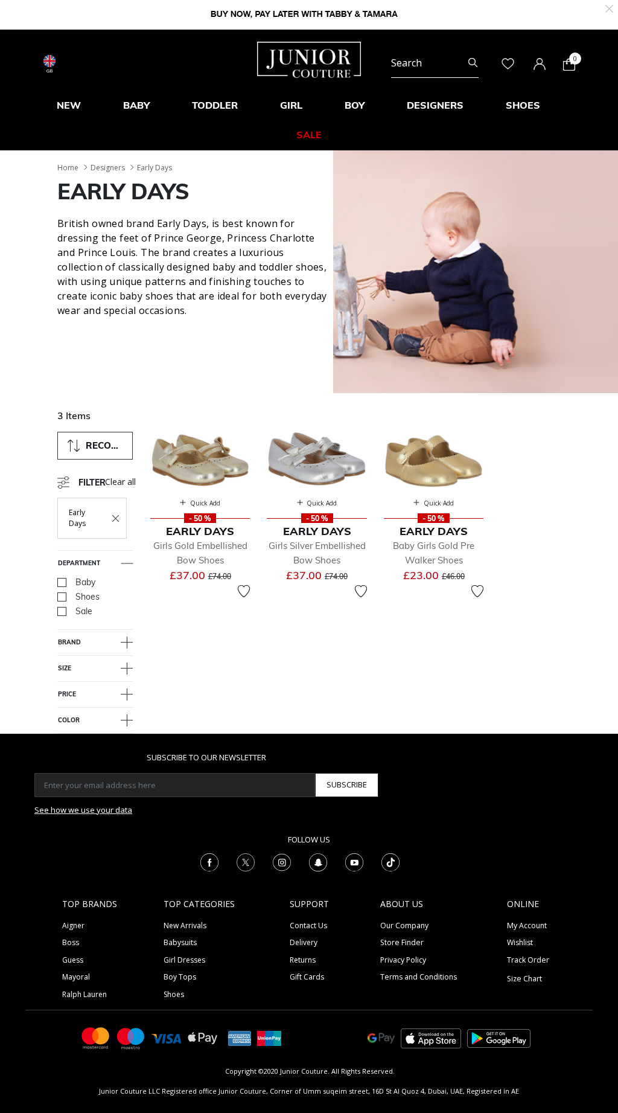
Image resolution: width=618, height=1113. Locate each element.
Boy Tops (180, 977)
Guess (72, 960)
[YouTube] (354, 861)
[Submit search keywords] (473, 63)
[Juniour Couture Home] (309, 58)
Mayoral (76, 977)
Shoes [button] (523, 105)
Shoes (174, 994)
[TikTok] (390, 861)
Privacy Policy (403, 960)
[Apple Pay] (203, 1037)
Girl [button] (291, 105)
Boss (70, 942)
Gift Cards (307, 977)
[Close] (609, 7)
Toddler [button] (215, 105)
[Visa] (166, 1037)
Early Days (154, 167)
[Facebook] (209, 861)
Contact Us (308, 925)
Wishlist (520, 942)
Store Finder (402, 942)
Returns (303, 960)
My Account (527, 925)
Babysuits (180, 942)
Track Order (528, 960)
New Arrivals (185, 925)
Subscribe (347, 784)
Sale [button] (309, 135)
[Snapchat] (318, 861)
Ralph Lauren (84, 994)
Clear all (120, 481)
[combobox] (435, 63)
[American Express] (239, 1037)
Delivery (303, 942)
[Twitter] (246, 861)
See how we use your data (83, 809)
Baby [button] (136, 105)
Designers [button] (435, 105)
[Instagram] (282, 861)
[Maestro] (130, 1037)
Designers (108, 167)
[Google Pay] (381, 1037)
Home (67, 167)
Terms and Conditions (418, 977)
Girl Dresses (184, 960)
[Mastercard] (95, 1037)
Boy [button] (355, 105)
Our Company (404, 925)
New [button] (69, 105)
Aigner (73, 925)
